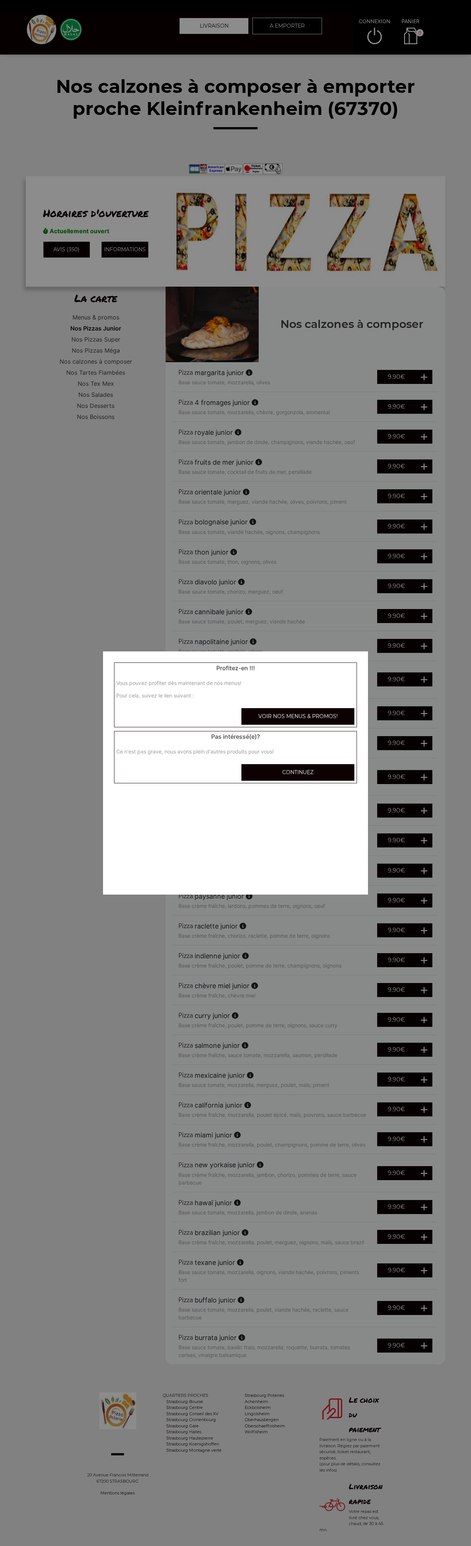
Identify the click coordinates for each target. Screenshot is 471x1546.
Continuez (298, 772)
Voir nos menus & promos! (298, 716)
